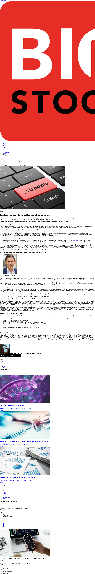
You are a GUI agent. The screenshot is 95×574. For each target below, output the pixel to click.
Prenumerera (6, 157)
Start (3, 487)
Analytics (4, 493)
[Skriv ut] (4, 211)
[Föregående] (47, 372)
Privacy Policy (6, 496)
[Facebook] (3, 522)
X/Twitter (2, 560)
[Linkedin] (3, 524)
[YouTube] (3, 526)
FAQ (4, 498)
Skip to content (3, 0)
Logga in (2, 157)
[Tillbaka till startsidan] (47, 71)
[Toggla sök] (1, 159)
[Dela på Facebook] (0, 211)
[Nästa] (47, 374)
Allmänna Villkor (6, 497)
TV (3, 490)
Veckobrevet (5, 515)
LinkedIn (2, 506)
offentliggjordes (76, 240)
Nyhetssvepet (5, 514)
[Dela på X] (1, 211)
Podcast (4, 491)
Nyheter (4, 489)
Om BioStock (5, 495)
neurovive (2, 361)
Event (4, 492)
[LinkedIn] (3, 211)
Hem (1, 165)
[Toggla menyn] (2, 164)
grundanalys (57, 316)
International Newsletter (7, 516)
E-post (1, 509)
